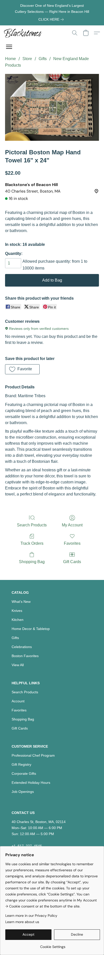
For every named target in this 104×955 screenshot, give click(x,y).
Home (10, 59)
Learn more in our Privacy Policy (31, 915)
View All (18, 665)
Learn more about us (22, 922)
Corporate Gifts (24, 773)
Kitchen (17, 620)
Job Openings (23, 792)
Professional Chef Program (33, 755)
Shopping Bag (32, 562)
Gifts (43, 59)
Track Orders (31, 543)
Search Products (32, 525)
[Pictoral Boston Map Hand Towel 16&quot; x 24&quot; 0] (52, 107)
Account (18, 701)
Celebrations (22, 647)
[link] (52, 19)
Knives (17, 611)
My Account (72, 525)
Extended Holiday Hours (31, 783)
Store (27, 59)
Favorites (72, 543)
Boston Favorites (25, 656)
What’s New (21, 602)
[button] (24, 32)
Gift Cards (72, 562)
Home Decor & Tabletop (31, 629)
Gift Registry (21, 764)
